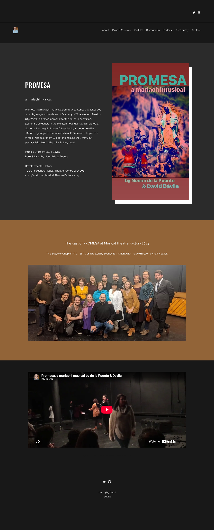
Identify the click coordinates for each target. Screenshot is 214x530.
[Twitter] (194, 12)
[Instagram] (199, 12)
